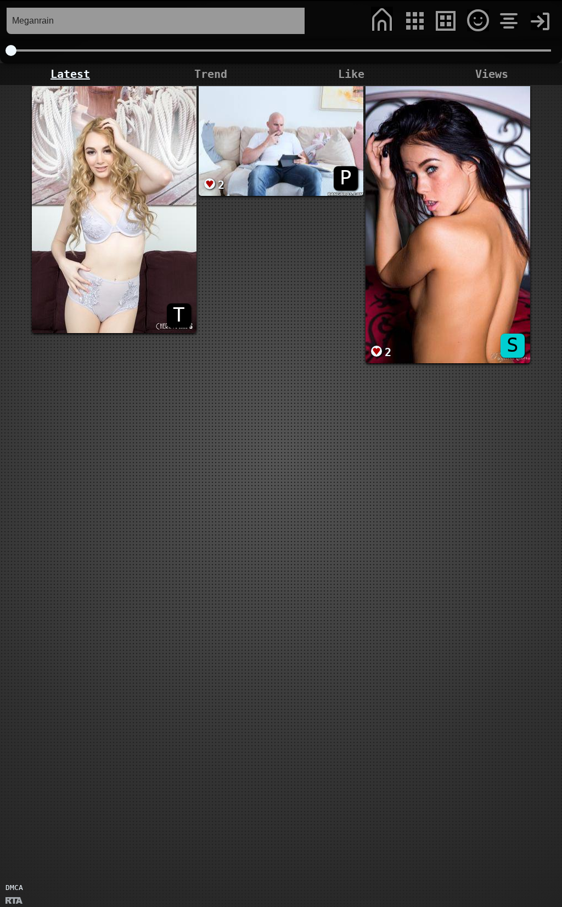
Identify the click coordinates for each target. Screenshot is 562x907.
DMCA (14, 887)
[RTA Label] (14, 901)
